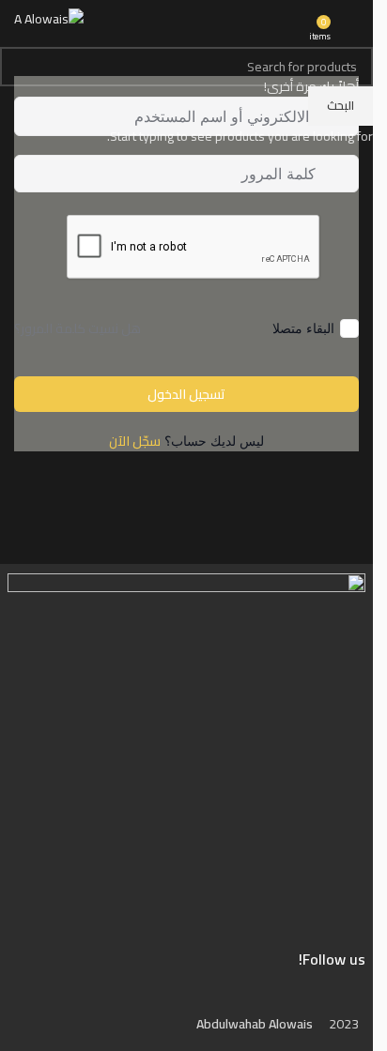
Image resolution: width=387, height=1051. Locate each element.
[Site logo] (49, 18)
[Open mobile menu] (351, 19)
